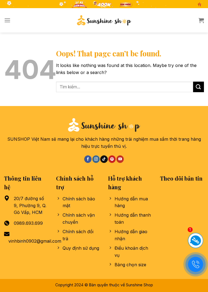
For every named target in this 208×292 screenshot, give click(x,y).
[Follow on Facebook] (88, 159)
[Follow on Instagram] (96, 159)
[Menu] (7, 20)
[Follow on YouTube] (120, 159)
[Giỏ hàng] (201, 20)
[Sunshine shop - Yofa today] (104, 20)
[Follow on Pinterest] (112, 159)
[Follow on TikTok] (104, 159)
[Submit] (198, 87)
